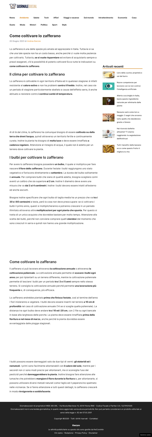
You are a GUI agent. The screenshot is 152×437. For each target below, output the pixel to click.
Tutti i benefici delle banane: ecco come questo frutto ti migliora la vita (129, 148)
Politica (44, 25)
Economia (122, 17)
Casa (134, 17)
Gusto (12, 25)
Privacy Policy (81, 433)
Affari (56, 17)
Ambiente (24, 17)
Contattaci (93, 418)
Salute (36, 17)
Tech (46, 17)
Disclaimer (93, 433)
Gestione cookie (145, 435)
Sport (54, 25)
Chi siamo (58, 433)
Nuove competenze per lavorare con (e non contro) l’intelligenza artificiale (129, 85)
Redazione (68, 433)
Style (64, 25)
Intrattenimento (106, 17)
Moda (22, 25)
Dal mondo (89, 17)
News (12, 17)
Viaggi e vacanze (71, 17)
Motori (33, 25)
